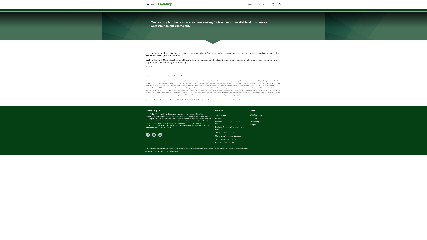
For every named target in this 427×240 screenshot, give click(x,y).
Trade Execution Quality (225, 132)
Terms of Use (220, 115)
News (160, 110)
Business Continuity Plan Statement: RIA (229, 122)
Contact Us (251, 4)
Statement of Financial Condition (228, 136)
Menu (152, 4)
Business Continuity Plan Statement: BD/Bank (229, 128)
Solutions (253, 118)
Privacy (218, 118)
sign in (173, 53)
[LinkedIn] (148, 135)
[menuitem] (150, 4)
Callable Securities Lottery (225, 142)
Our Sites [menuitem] (263, 4)
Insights (253, 124)
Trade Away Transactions (225, 139)
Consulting (254, 121)
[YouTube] (154, 135)
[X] (160, 135)
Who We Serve (256, 115)
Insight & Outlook (162, 60)
